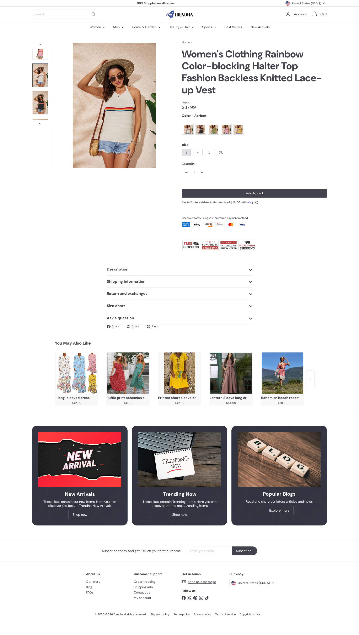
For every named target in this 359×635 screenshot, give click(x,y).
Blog (89, 587)
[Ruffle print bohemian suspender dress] (128, 373)
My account (142, 598)
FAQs (89, 592)
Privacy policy (202, 614)
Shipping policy (160, 614)
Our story (93, 582)
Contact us (142, 592)
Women (96, 27)
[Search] (93, 14)
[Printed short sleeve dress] (179, 373)
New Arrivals (260, 27)
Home (186, 42)
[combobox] (65, 14)
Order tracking (144, 582)
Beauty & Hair (180, 27)
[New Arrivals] (79, 459)
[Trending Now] (179, 459)
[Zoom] (114, 105)
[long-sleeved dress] (76, 373)
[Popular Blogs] (279, 459)
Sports (207, 27)
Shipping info (143, 587)
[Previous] (40, 46)
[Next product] (310, 379)
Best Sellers (233, 27)
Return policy (181, 614)
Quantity (188, 164)
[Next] (40, 123)
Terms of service (225, 614)
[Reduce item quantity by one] (186, 172)
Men (116, 27)
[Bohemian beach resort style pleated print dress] (282, 373)
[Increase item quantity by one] (201, 172)
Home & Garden (144, 27)
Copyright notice (250, 614)
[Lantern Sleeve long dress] (231, 373)
